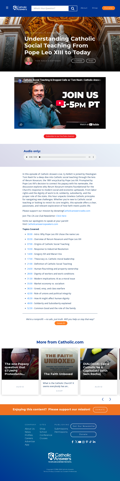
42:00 (29, 293)
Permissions (61, 432)
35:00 (29, 283)
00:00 (29, 234)
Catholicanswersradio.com (77, 210)
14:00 (29, 253)
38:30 (29, 288)
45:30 (29, 298)
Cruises (43, 438)
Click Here (61, 215)
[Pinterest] (87, 442)
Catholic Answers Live (50, 33)
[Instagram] (83, 442)
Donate (108, 8)
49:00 (29, 303)
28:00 (29, 273)
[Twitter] (76, 442)
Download (78, 61)
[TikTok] (90, 442)
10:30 (29, 249)
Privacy (51, 471)
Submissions (61, 429)
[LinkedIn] (94, 442)
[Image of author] (28, 61)
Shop (95, 8)
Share (91, 61)
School (43, 432)
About (84, 8)
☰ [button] (7, 7)
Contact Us (58, 471)
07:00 (29, 244)
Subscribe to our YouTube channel (60, 136)
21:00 (29, 263)
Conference (46, 435)
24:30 (29, 268)
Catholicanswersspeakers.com (43, 224)
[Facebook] (72, 442)
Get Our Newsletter (84, 426)
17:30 (29, 258)
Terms (45, 471)
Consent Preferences (70, 471)
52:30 (29, 308)
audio (28, 33)
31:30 (29, 278)
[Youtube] (79, 442)
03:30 (29, 239)
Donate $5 (61, 323)
